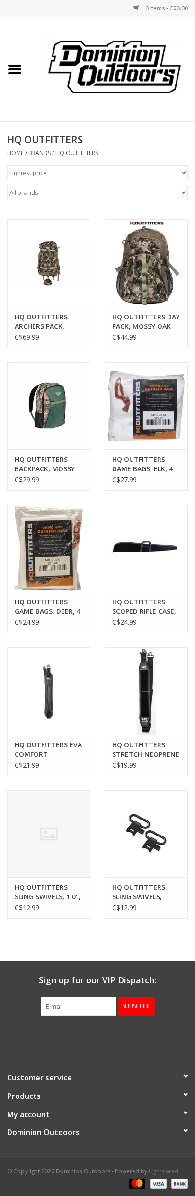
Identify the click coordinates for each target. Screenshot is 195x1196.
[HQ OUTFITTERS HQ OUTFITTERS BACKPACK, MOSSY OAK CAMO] (48, 405)
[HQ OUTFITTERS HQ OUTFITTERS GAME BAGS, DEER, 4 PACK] (48, 548)
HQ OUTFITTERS (76, 153)
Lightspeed (163, 1171)
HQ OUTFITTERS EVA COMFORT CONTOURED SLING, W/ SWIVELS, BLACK (48, 749)
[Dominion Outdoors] (114, 66)
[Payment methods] (136, 1183)
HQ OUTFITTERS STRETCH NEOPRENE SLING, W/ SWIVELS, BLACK (145, 749)
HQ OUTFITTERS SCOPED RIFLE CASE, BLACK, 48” (144, 606)
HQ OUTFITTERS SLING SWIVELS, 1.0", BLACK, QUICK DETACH (47, 892)
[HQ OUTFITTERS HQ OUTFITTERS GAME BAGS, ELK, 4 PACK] (146, 405)
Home (15, 153)
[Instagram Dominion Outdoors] (114, 1035)
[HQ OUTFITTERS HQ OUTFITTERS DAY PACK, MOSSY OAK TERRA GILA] (146, 262)
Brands (39, 153)
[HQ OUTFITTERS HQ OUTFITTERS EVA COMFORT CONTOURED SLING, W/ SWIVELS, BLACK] (48, 690)
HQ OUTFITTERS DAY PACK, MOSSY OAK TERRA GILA (146, 321)
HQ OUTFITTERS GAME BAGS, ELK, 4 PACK (142, 464)
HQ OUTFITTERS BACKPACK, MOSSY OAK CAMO (45, 464)
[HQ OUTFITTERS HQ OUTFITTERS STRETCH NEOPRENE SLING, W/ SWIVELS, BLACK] (146, 690)
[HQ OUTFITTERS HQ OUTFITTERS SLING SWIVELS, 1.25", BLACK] (146, 833)
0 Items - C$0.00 (166, 8)
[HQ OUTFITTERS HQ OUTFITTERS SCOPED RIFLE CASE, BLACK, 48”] (146, 548)
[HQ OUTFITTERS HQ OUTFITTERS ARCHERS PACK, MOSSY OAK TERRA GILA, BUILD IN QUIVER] (48, 262)
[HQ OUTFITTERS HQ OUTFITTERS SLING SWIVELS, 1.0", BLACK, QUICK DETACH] (48, 833)
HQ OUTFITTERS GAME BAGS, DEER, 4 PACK (47, 606)
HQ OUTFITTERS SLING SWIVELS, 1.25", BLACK (138, 892)
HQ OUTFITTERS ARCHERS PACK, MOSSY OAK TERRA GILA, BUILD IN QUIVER (45, 321)
